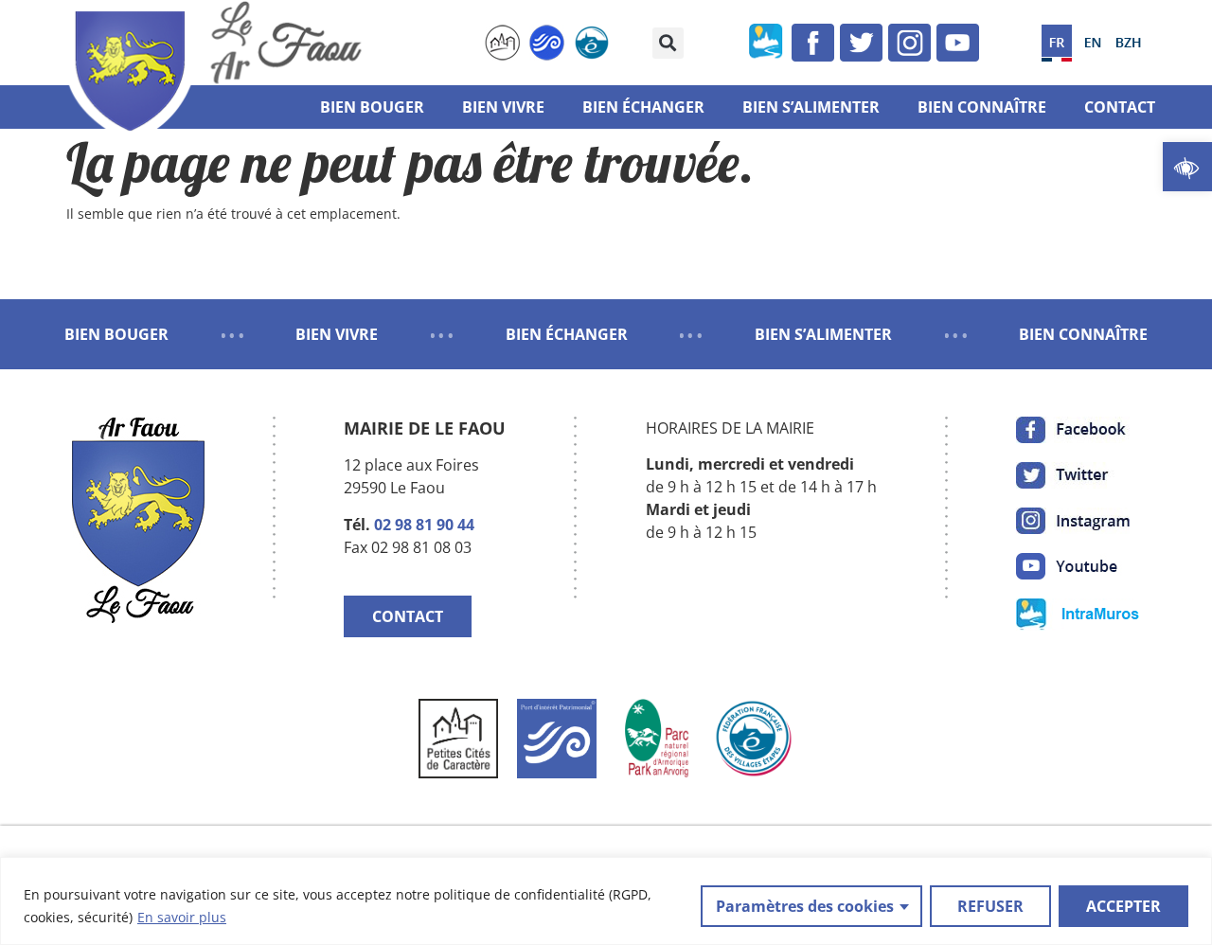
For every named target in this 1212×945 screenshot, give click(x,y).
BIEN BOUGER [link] (116, 334)
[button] (668, 43)
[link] (1187, 166)
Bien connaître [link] (982, 107)
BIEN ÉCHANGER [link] (567, 334)
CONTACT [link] (407, 616)
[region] (606, 901)
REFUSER (990, 906)
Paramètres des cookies (805, 906)
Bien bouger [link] (372, 107)
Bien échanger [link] (643, 107)
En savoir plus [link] (181, 917)
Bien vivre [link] (503, 107)
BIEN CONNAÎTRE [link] (1083, 334)
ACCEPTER (1123, 906)
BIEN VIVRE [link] (336, 334)
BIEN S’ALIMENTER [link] (823, 334)
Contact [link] (1119, 107)
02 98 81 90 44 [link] (424, 524)
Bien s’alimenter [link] (811, 107)
